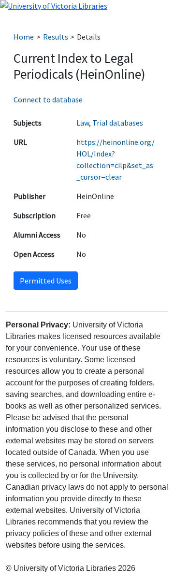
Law (82, 122)
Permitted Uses (46, 280)
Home (24, 37)
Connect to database (48, 99)
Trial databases (117, 122)
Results (55, 37)
